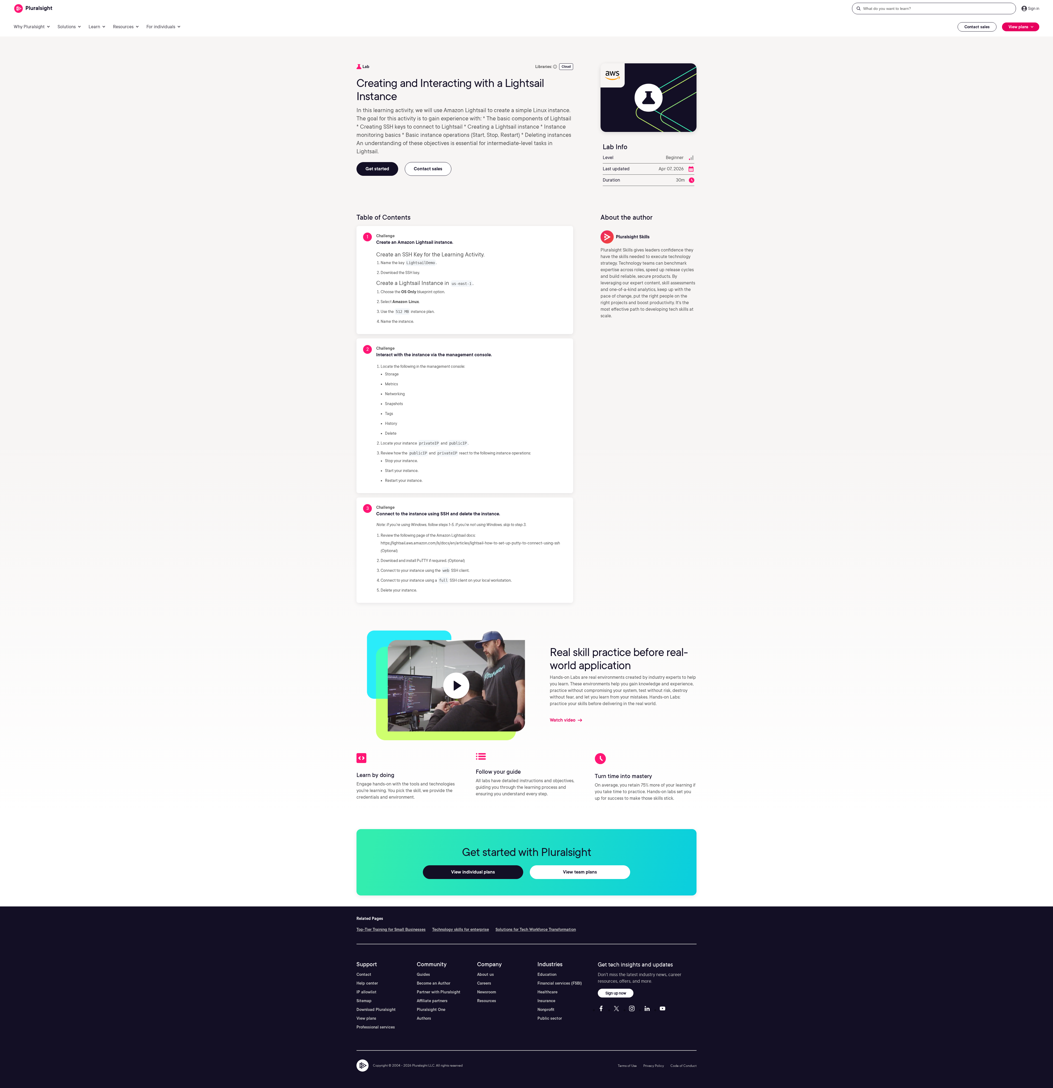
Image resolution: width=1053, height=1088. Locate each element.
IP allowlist (366, 992)
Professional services (375, 1027)
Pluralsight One (431, 1009)
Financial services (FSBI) (559, 983)
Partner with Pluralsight (438, 992)
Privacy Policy (653, 1065)
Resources (486, 1001)
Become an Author (433, 983)
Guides (423, 974)
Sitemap (364, 1001)
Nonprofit (545, 1009)
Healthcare (547, 992)
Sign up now (615, 993)
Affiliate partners (432, 1001)
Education (546, 974)
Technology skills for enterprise (460, 929)
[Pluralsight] (33, 8)
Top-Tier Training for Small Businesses (391, 929)
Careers (484, 983)
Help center (367, 983)
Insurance (546, 1001)
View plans (366, 1018)
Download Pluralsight (376, 1009)
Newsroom (486, 992)
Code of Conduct (683, 1065)
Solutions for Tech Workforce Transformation (536, 929)
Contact (363, 974)
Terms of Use (627, 1065)
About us (485, 974)
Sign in (1033, 8)
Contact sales (977, 27)
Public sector (549, 1018)
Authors (424, 1018)
